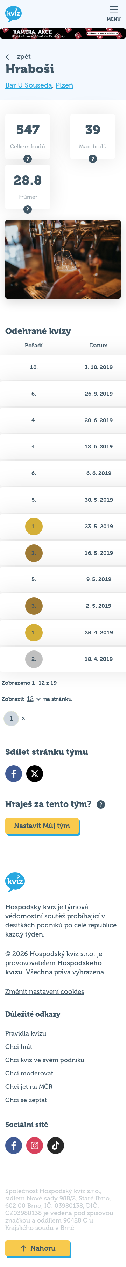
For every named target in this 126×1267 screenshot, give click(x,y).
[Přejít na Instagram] (34, 1145)
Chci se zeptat (26, 1100)
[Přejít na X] (34, 773)
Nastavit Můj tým (42, 826)
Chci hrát (18, 1046)
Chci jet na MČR (28, 1086)
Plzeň (65, 85)
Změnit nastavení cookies (44, 992)
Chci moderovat (29, 1073)
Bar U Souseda (28, 85)
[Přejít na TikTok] (55, 1145)
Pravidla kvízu (25, 1033)
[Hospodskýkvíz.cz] (13, 14)
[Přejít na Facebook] (13, 773)
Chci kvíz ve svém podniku (44, 1060)
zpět (23, 57)
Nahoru (43, 1248)
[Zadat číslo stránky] (11, 718)
